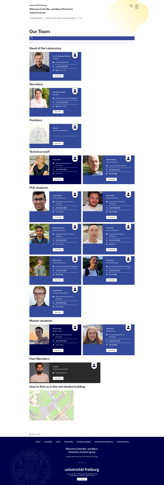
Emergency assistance (84, 441)
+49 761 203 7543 (114, 240)
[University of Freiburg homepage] (38, 5)
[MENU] (136, 5)
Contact (37, 441)
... (44, 18)
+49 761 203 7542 (61, 169)
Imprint (58, 441)
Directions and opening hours (104, 441)
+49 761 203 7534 (61, 208)
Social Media (82, 479)
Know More (58, 76)
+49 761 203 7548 (62, 102)
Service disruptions (123, 441)
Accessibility (48, 441)
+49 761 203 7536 (62, 66)
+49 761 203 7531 (114, 170)
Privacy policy (68, 441)
